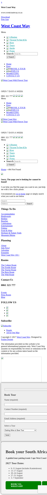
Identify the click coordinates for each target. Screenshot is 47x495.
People (9, 330)
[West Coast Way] (9, 119)
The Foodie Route (8, 267)
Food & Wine (6, 230)
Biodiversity (6, 216)
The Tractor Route (8, 270)
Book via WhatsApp (17, 485)
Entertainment (7, 226)
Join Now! (5, 248)
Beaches (4, 221)
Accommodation (8, 214)
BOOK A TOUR (18, 69)
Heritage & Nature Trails (11, 233)
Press (8, 66)
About (3, 245)
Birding (4, 219)
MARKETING (12, 73)
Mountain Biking (8, 235)
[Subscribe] (6, 326)
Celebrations (6, 223)
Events (4, 292)
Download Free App (5, 18)
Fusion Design (7, 339)
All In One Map (12, 332)
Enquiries (5, 253)
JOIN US (15, 71)
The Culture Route (8, 265)
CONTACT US (13, 76)
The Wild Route (7, 274)
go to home (20, 194)
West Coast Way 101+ (10, 255)
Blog (3, 297)
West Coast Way (23, 337)
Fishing (4, 228)
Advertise (5, 250)
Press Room (6, 295)
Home (8, 64)
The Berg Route (7, 272)
